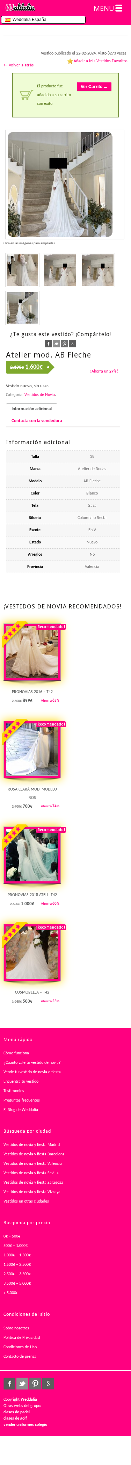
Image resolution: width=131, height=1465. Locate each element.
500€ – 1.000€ (15, 1246)
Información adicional (32, 409)
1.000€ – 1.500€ (17, 1255)
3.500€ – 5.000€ (17, 1284)
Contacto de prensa (19, 1357)
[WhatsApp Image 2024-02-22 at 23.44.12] (64, 184)
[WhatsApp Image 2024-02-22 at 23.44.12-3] (98, 270)
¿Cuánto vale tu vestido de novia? (32, 1063)
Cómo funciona (16, 1053)
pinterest (64, 343)
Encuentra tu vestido (20, 1082)
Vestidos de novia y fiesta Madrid (31, 1145)
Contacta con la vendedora (37, 421)
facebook (48, 343)
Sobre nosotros (16, 1328)
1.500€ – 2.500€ (17, 1265)
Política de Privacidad (21, 1338)
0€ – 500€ (11, 1236)
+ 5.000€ (10, 1293)
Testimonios (13, 1091)
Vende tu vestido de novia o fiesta (32, 1072)
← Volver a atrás (18, 65)
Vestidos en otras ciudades (26, 1201)
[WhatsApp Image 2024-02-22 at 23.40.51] (22, 270)
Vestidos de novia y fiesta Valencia (32, 1164)
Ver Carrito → (94, 86)
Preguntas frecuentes (21, 1100)
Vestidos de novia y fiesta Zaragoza (33, 1183)
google (72, 343)
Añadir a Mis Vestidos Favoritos (101, 61)
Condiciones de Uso (20, 1347)
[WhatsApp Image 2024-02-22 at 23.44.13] (60, 270)
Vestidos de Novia (39, 395)
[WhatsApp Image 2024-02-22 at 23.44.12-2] (22, 308)
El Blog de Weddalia (20, 1110)
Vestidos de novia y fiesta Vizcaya (31, 1192)
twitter (56, 343)
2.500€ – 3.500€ (17, 1274)
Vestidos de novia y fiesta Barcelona (34, 1154)
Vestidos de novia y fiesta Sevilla (31, 1173)
